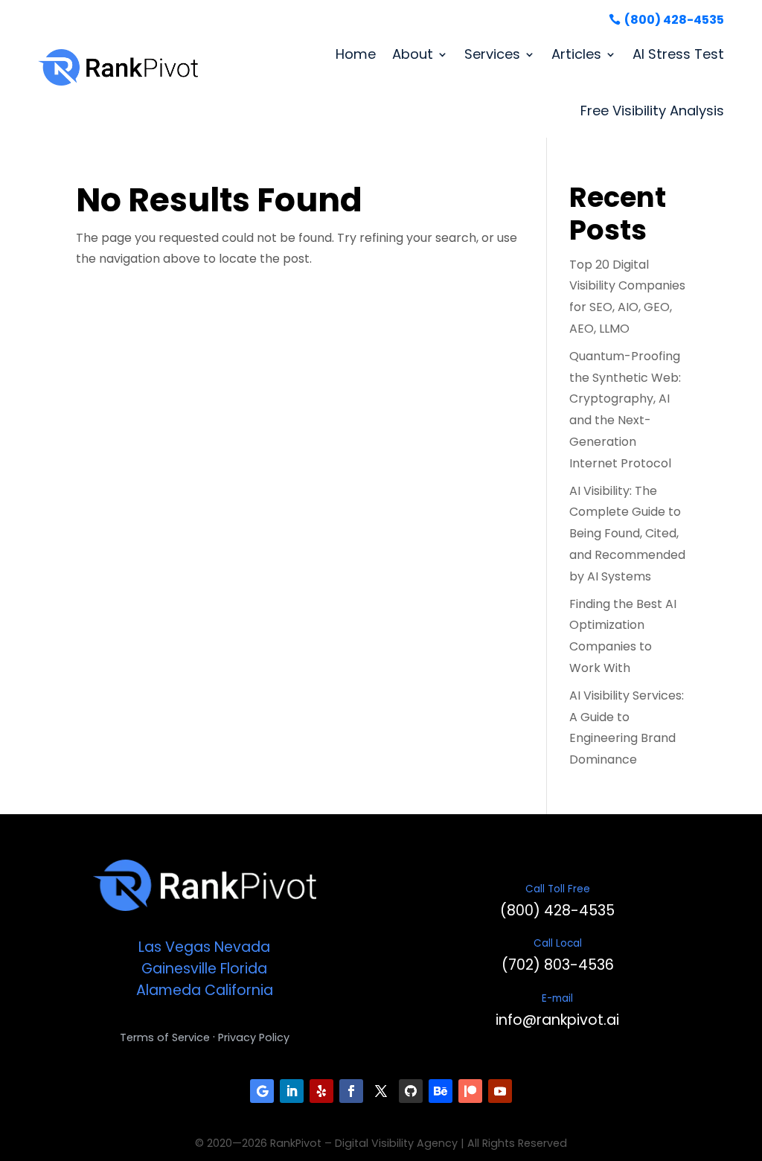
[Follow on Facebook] (351, 1091)
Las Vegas (174, 947)
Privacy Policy (253, 1037)
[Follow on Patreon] (470, 1091)
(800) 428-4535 (674, 19)
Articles (576, 54)
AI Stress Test (678, 54)
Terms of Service (165, 1037)
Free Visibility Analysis (652, 110)
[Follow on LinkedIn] (292, 1091)
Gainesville (179, 969)
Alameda (168, 990)
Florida (243, 969)
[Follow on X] (381, 1091)
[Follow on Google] (262, 1091)
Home (356, 54)
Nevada (242, 947)
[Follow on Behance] (440, 1091)
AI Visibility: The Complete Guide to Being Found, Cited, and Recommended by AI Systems (627, 533)
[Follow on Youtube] (500, 1091)
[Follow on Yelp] (321, 1091)
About (412, 54)
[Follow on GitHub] (411, 1091)
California (239, 990)
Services (492, 54)
